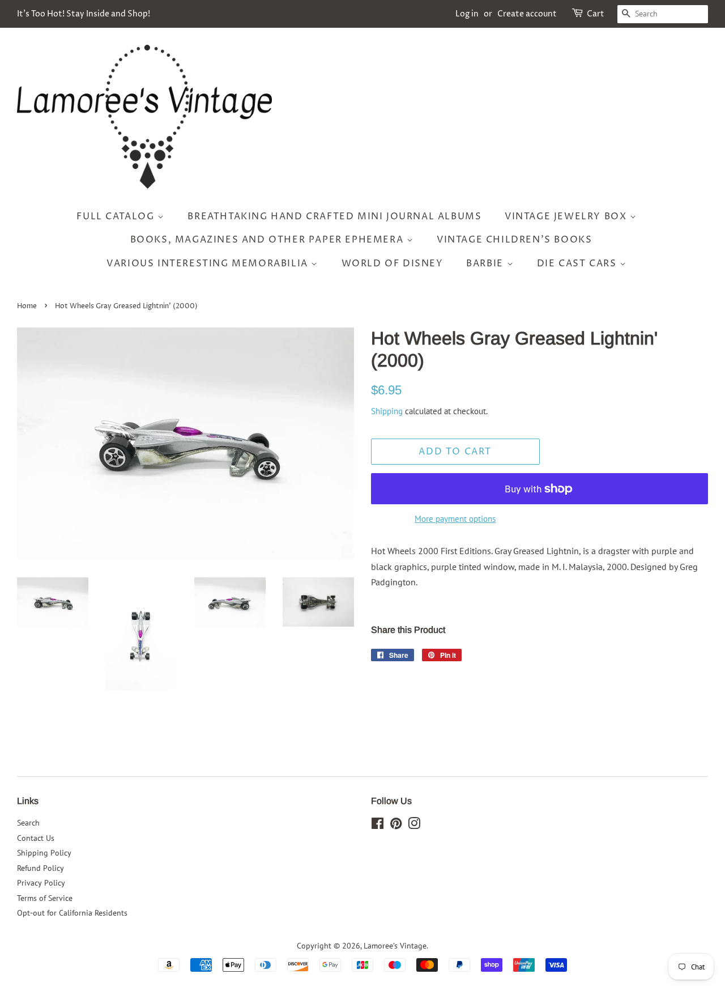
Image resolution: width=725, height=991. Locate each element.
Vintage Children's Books (514, 239)
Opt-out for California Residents (72, 913)
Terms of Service (44, 898)
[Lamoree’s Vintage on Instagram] (414, 825)
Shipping (387, 411)
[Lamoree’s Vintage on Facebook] (377, 825)
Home (27, 306)
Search (28, 823)
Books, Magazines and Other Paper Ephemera (268, 239)
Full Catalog (116, 216)
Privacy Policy (41, 883)
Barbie (486, 263)
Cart (595, 13)
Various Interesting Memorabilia (208, 263)
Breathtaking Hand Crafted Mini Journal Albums (334, 216)
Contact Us (35, 838)
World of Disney (392, 263)
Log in (467, 13)
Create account (527, 13)
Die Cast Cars (578, 263)
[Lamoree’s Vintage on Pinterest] (396, 825)
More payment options (455, 518)
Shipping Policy (44, 853)
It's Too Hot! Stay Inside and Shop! (83, 13)
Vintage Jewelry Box (567, 216)
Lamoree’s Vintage (395, 946)
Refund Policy (40, 868)
